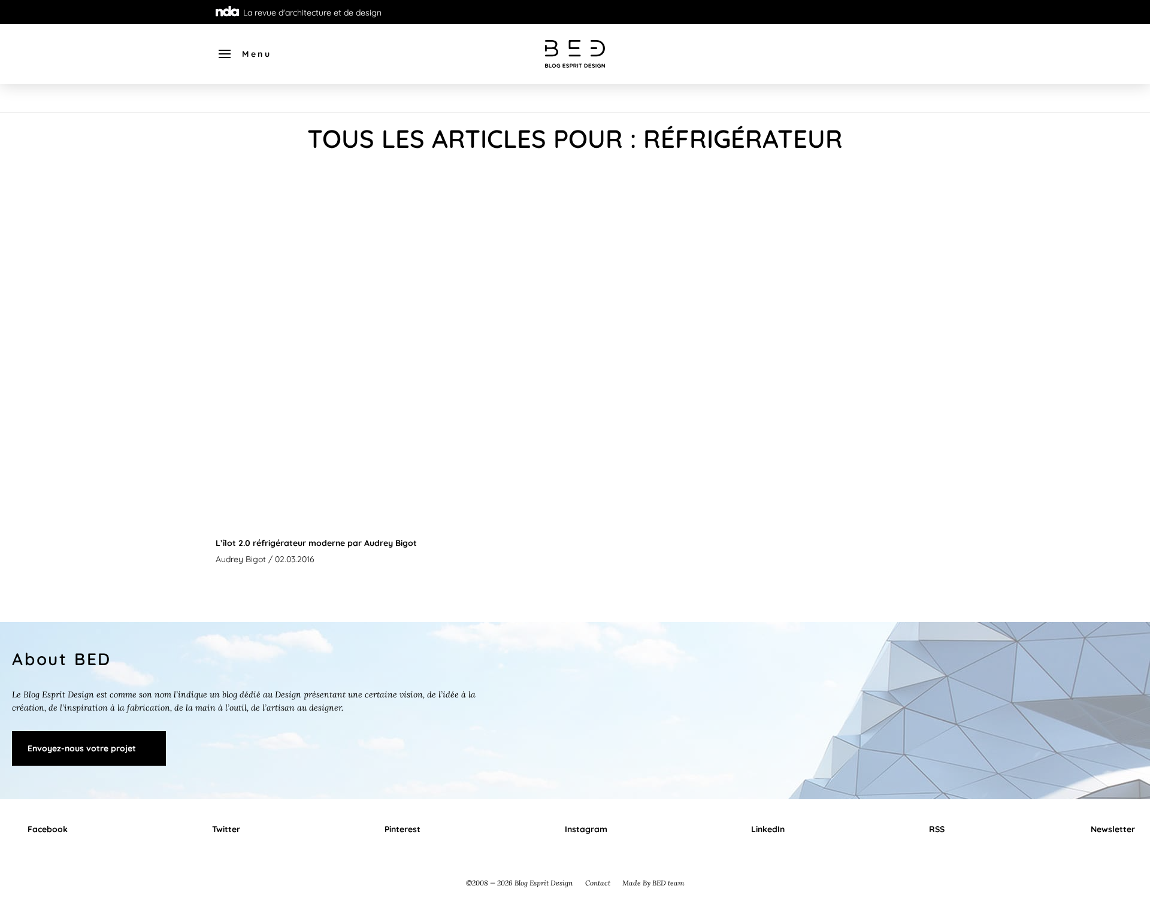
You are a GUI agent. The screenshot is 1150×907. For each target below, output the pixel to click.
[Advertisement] (575, 267)
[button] (244, 53)
